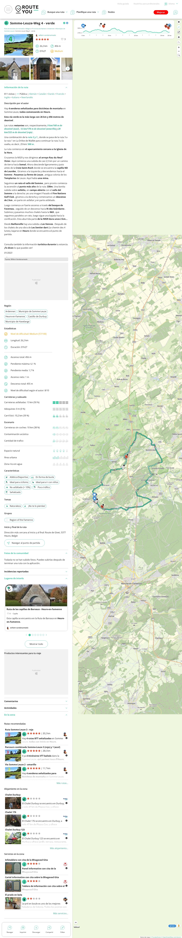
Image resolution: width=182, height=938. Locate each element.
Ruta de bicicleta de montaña (14, 29)
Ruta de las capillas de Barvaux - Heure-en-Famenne (34, 609)
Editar (62, 932)
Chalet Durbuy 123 (15, 829)
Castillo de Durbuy (37, 316)
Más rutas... (62, 783)
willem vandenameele (47, 35)
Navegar (10, 932)
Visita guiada (123, 3)
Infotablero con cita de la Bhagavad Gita (26, 859)
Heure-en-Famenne (15, 316)
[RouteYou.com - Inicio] (26, 9)
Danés (51, 93)
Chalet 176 (10, 812)
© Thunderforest (155, 937)
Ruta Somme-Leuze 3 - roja (19, 729)
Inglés (7, 97)
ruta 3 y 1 (32, 137)
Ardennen (51, 29)
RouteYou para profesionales (146, 3)
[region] (127, 478)
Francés (60, 93)
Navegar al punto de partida (26, 542)
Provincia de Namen (39, 29)
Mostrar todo (36, 644)
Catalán (42, 93)
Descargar (36, 932)
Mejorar (161, 12)
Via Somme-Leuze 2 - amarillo (20, 764)
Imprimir (23, 932)
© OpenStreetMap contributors (171, 937)
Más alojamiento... (59, 848)
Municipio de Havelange (17, 321)
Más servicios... (60, 913)
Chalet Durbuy (13, 794)
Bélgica (28, 29)
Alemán (33, 93)
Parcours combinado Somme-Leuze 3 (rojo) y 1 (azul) (32, 747)
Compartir (49, 932)
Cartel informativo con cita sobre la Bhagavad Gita (32, 877)
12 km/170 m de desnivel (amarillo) (38, 128)
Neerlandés (27, 97)
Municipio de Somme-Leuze (32, 311)
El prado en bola (13, 894)
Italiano (15, 97)
